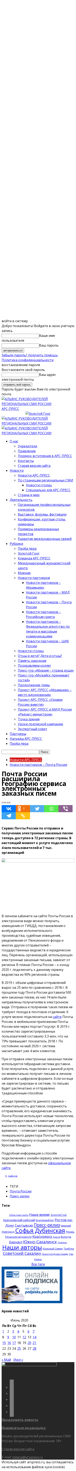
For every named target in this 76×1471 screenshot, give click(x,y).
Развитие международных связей (45, 539)
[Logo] (38, 423)
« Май (6, 1359)
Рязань (70, 1231)
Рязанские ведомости (18, 1236)
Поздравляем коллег (34, 665)
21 (34, 1343)
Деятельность (21, 500)
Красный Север (53, 1248)
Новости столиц (39, 485)
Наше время (39, 1214)
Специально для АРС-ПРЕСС (48, 490)
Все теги (38, 1264)
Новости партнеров (34, 578)
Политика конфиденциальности (28, 360)
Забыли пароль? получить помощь (30, 355)
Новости (17, 470)
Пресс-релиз (19, 1196)
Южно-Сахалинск (40, 1241)
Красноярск (42, 1236)
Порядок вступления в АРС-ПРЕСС (45, 456)
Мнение (24, 573)
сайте (57, 1017)
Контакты (26, 461)
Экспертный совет (32, 729)
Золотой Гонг (29, 553)
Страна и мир (29, 495)
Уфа (71, 1254)
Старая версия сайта (34, 465)
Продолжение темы (34, 685)
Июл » (18, 1359)
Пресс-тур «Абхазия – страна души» (46, 670)
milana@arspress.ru (27, 1457)
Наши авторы (22, 1247)
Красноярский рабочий (19, 1220)
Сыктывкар (24, 1225)
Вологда (66, 1237)
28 (34, 1348)
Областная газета (18, 1215)
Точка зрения (29, 719)
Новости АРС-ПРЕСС (34, 475)
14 (34, 1337)
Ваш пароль (49, 345)
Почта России (20, 1191)
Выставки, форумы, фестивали (42, 514)
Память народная (32, 660)
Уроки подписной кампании (40, 724)
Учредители (27, 446)
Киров (56, 1237)
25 (19, 1348)
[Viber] (65, 808)
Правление (27, 451)
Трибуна (69, 1248)
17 (14, 1343)
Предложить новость (20, 1420)
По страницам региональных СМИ (45, 480)
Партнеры (18, 734)
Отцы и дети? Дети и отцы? (40, 656)
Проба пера (27, 548)
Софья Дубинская (40, 1230)
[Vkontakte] (9, 808)
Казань (38, 1259)
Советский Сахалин (22, 1253)
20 (29, 1343)
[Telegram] (9, 815)
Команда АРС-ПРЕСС (34, 558)
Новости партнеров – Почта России (38, 764)
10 (14, 1337)
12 (24, 1337)
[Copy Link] (23, 815)
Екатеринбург (45, 1220)
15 (4, 1343)
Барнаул (15, 1242)
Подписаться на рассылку (24, 1428)
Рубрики (16, 543)
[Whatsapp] (51, 808)
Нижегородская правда (55, 1253)
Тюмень (62, 1242)
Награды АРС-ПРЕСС (26, 738)
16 (9, 1343)
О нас (14, 441)
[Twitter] (37, 808)
